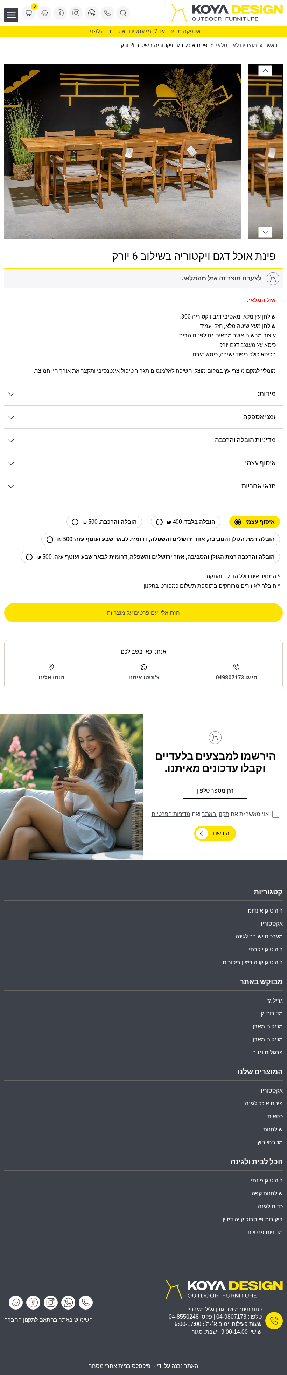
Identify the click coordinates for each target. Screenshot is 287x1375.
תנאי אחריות (258, 486)
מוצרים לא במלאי (236, 45)
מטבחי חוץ (270, 1142)
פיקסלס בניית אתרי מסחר (119, 1366)
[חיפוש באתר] (123, 13)
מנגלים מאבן (268, 1026)
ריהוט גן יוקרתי (266, 949)
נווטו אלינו (51, 677)
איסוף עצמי (260, 463)
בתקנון (151, 585)
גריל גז (275, 1000)
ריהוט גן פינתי (267, 1180)
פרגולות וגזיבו (267, 1052)
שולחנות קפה (267, 1193)
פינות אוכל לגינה (264, 1103)
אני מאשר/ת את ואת (210, 814)
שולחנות (273, 1129)
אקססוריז (272, 1090)
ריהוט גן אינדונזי (264, 910)
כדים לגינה (270, 1206)
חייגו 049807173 (236, 677)
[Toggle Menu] (11, 15)
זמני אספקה (259, 417)
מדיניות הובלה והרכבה (245, 440)
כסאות (275, 1116)
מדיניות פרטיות (265, 1232)
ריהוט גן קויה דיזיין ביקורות (253, 962)
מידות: (267, 394)
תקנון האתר (215, 814)
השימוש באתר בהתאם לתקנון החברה (48, 1320)
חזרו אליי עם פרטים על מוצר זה (143, 612)
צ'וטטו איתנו (144, 677)
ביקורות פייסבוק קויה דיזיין (253, 1219)
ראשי (271, 45)
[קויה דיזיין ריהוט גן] (224, 1288)
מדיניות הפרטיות (171, 814)
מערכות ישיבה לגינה (259, 936)
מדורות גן (272, 1013)
